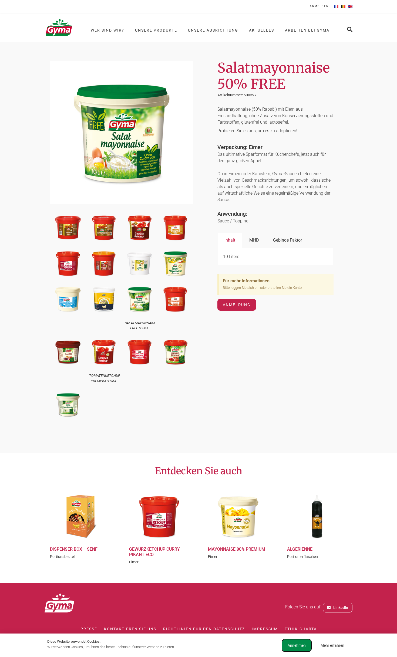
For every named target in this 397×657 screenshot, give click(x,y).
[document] (198, 328)
